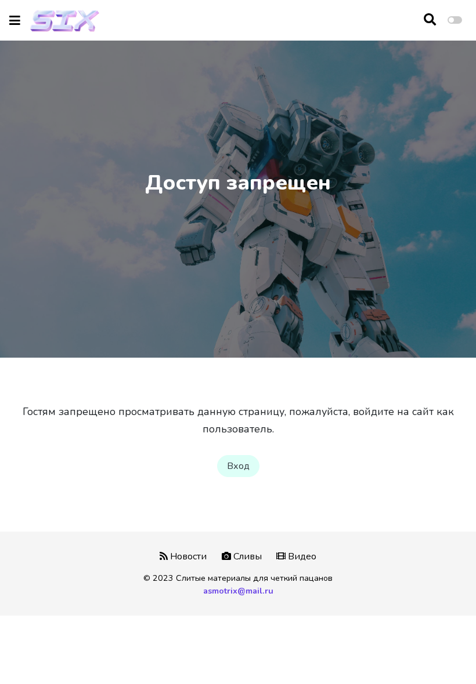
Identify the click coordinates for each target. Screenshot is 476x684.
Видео (301, 556)
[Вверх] (442, 653)
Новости (187, 556)
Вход (238, 466)
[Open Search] (430, 20)
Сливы (246, 556)
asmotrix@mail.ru (238, 590)
